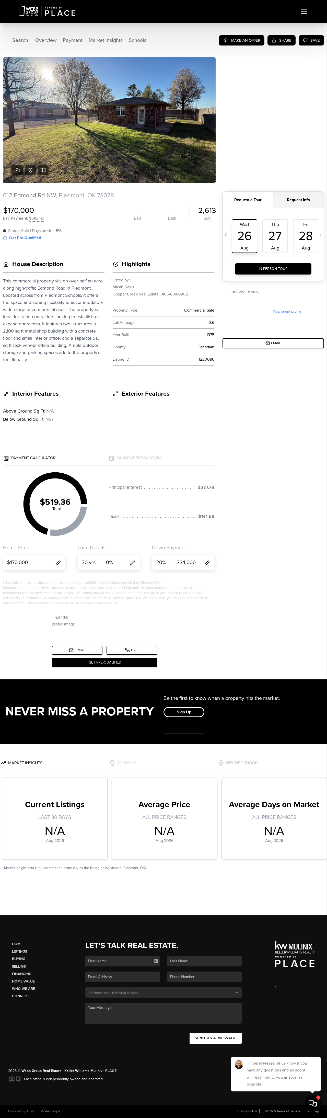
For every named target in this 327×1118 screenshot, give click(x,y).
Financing (21, 974)
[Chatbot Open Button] (313, 1104)
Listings (19, 951)
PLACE (110, 1071)
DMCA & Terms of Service (281, 1111)
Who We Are (23, 989)
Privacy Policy (247, 1111)
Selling (19, 966)
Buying (18, 959)
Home (17, 944)
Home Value (23, 981)
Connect (20, 996)
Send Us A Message (216, 1038)
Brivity (30, 1111)
